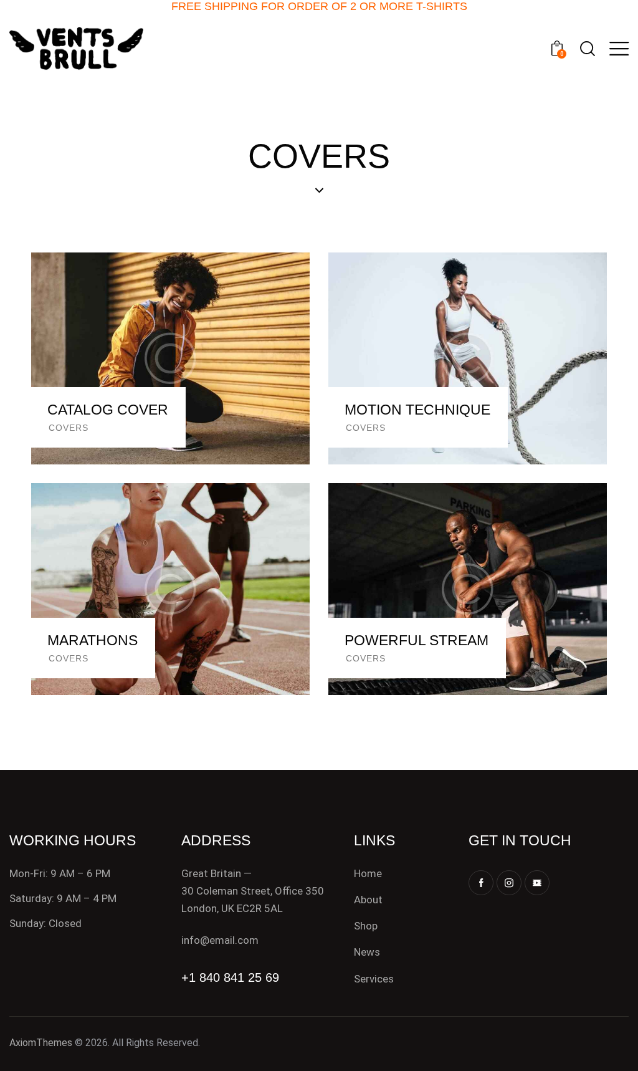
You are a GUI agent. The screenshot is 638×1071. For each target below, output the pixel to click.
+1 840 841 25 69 (230, 977)
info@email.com (220, 940)
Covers (68, 428)
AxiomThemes (40, 1043)
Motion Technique (417, 410)
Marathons (92, 640)
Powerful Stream (416, 640)
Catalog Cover (107, 410)
